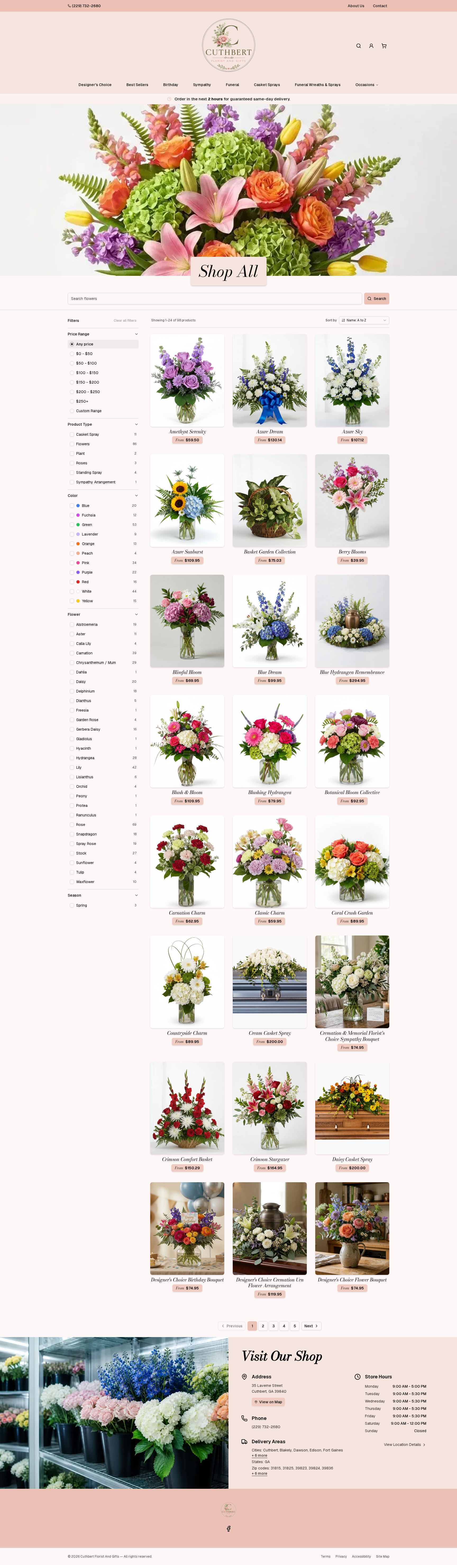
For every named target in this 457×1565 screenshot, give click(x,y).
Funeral (232, 84)
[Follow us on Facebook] (228, 1528)
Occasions (364, 84)
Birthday (170, 84)
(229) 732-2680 (86, 5)
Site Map (382, 1556)
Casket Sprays (267, 84)
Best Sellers (137, 84)
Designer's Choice (95, 84)
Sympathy (202, 84)
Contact (380, 5)
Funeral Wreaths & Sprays (318, 84)
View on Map (270, 1402)
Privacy (341, 1556)
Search (380, 298)
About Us (356, 5)
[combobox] (364, 320)
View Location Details (402, 1444)
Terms (325, 1556)
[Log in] (371, 46)
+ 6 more (259, 1455)
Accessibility (361, 1556)
